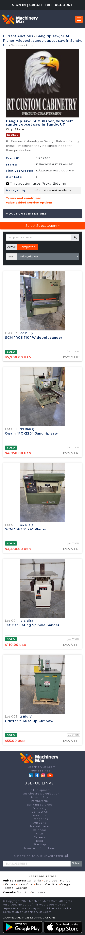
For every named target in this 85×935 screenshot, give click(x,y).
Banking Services (39, 804)
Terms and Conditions (39, 848)
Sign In (19, 5)
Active (11, 247)
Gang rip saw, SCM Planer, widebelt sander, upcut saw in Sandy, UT (42, 40)
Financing (39, 808)
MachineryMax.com (41, 766)
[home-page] (20, 19)
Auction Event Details (27, 213)
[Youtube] (50, 775)
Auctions (39, 822)
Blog (39, 840)
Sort (11, 256)
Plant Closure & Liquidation (39, 793)
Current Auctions (18, 36)
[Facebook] (37, 775)
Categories (39, 819)
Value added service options (29, 202)
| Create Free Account (50, 5)
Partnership (39, 800)
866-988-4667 (41, 770)
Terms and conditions (24, 198)
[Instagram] (43, 775)
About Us (39, 815)
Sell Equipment (39, 790)
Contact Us (40, 811)
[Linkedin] (31, 775)
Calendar (39, 830)
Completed (27, 247)
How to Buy (39, 797)
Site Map (39, 844)
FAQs (39, 833)
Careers (39, 837)
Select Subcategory (42, 226)
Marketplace (39, 826)
